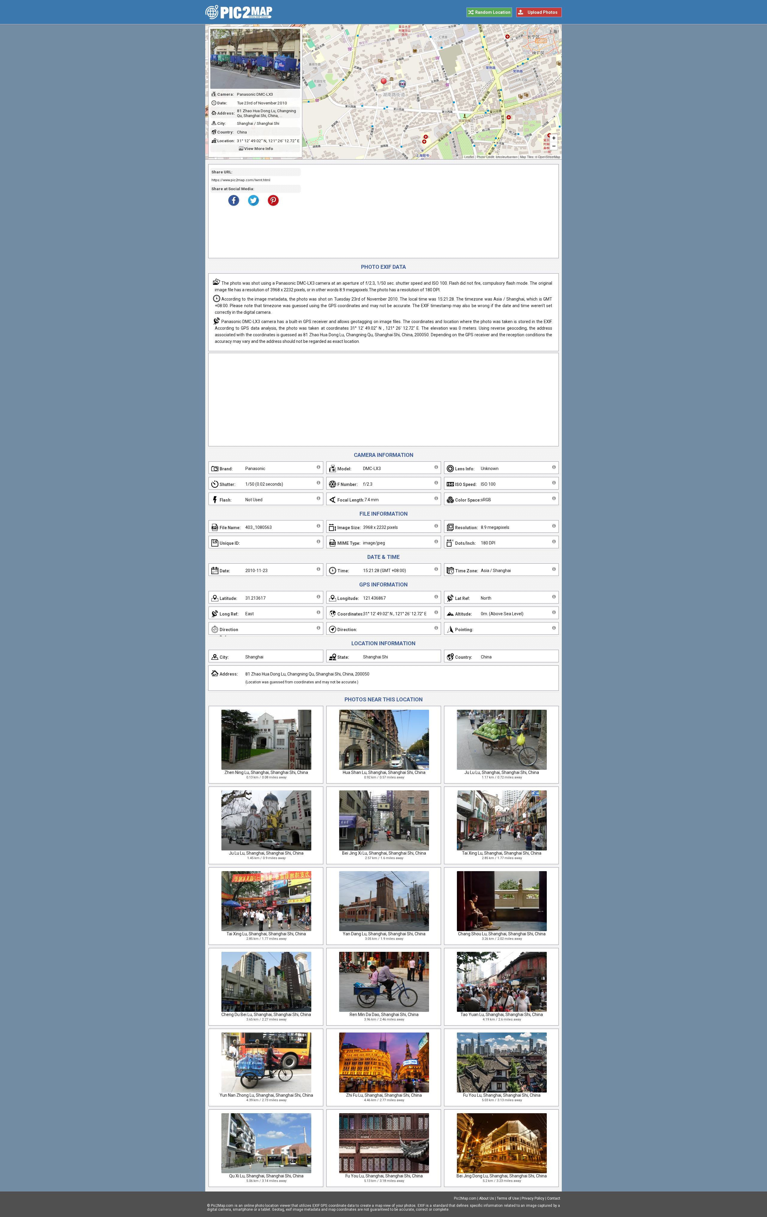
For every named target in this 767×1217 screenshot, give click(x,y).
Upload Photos (543, 12)
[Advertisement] (427, 211)
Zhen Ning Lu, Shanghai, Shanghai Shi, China (266, 772)
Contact (553, 1198)
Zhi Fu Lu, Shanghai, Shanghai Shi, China (384, 1095)
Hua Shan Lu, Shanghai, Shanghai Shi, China (384, 772)
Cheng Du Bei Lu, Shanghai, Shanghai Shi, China (266, 1014)
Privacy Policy (533, 1198)
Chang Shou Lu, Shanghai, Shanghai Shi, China (502, 933)
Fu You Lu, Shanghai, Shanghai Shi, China (501, 1095)
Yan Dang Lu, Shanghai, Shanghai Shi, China (384, 933)
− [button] (553, 146)
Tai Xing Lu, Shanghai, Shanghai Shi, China (501, 853)
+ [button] (553, 138)
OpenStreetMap (549, 157)
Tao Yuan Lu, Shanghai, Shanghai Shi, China (501, 1014)
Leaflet (469, 157)
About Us (486, 1198)
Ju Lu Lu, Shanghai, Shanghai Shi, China (501, 772)
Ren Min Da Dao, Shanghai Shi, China (384, 1014)
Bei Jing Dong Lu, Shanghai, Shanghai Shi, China (502, 1176)
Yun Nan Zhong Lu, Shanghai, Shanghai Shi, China (266, 1095)
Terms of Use (508, 1198)
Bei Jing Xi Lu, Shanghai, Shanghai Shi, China (384, 853)
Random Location (493, 12)
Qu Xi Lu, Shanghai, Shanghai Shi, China (266, 1176)
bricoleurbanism (506, 157)
